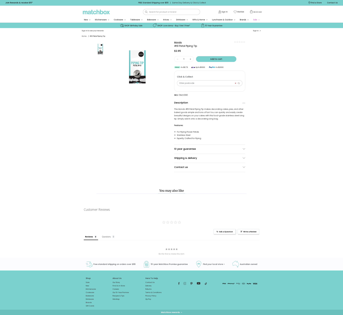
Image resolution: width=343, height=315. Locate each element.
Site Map (116, 299)
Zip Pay (148, 299)
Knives (166, 19)
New (87, 286)
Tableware (135, 19)
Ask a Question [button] (226, 231)
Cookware (118, 19)
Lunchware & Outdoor (222, 19)
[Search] (239, 83)
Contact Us (150, 282)
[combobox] (171, 12)
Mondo (178, 42)
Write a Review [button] (249, 231)
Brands (243, 19)
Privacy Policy (150, 296)
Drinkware (180, 19)
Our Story (116, 282)
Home (84, 36)
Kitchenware (101, 19)
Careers (116, 289)
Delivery (148, 286)
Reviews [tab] (89, 236)
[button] (171, 312)
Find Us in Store (119, 286)
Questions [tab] (106, 236)
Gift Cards (90, 306)
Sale (87, 282)
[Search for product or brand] (146, 12)
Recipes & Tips (118, 296)
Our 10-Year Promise (121, 292)
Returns (148, 289)
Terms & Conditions (153, 292)
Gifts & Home (198, 19)
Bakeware (151, 19)
